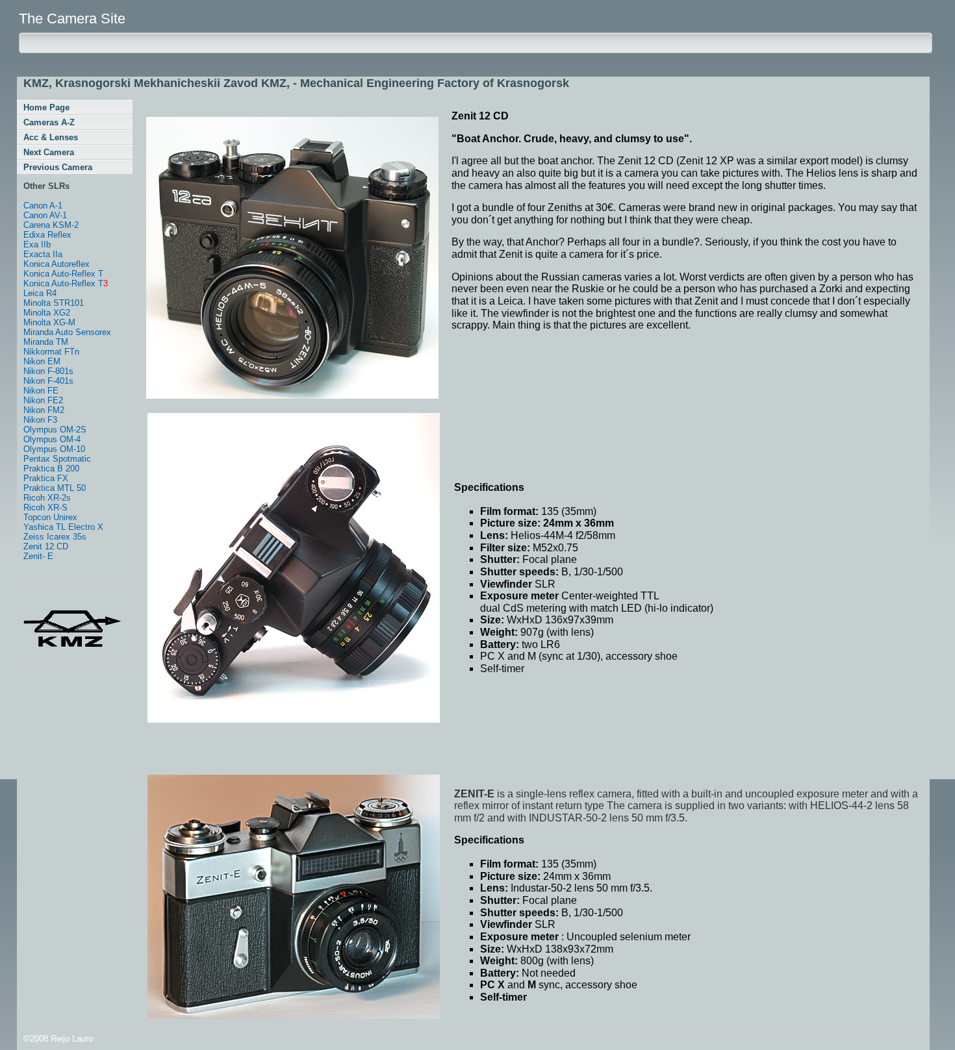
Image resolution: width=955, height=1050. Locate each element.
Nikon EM (41, 361)
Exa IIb (37, 244)
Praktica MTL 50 (54, 488)
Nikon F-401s (48, 381)
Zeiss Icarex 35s (54, 537)
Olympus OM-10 (54, 449)
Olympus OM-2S (54, 429)
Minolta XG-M (49, 322)
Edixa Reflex (47, 235)
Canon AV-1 (45, 215)
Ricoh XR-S (45, 507)
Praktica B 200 (51, 468)
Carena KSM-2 (51, 225)
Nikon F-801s (48, 371)
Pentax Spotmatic (57, 459)
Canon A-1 (42, 205)
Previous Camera (57, 167)
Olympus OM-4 (52, 439)
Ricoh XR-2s (47, 498)
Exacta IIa (42, 254)
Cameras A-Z (49, 122)
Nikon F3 (40, 420)
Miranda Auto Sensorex (67, 332)
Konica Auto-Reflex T (63, 274)
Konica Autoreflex (56, 264)
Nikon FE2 (43, 400)
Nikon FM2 (43, 410)
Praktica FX (45, 478)
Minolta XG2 (46, 313)
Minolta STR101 (53, 303)
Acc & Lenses (50, 137)
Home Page (46, 107)
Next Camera (48, 152)
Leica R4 (40, 293)
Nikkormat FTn (51, 351)
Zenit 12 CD (45, 546)
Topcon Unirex (50, 517)
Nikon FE (40, 390)
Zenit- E (38, 556)
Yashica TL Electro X (63, 527)
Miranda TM (45, 342)
